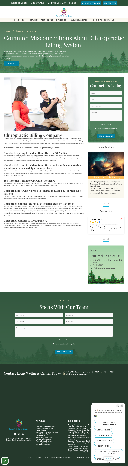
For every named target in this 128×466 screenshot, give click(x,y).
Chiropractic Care (42, 425)
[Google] (23, 433)
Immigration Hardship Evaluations (48, 432)
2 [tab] (106, 200)
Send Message (106, 136)
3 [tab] (108, 200)
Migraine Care (41, 435)
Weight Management (43, 445)
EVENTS (99, 20)
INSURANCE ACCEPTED (79, 20)
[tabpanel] (106, 175)
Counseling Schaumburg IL (77, 426)
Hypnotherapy (41, 430)
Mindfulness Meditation (44, 437)
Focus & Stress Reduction (44, 428)
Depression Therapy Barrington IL (79, 428)
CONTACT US (109, 20)
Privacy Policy (106, 124)
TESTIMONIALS (47, 20)
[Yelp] (18, 433)
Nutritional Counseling (43, 439)
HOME (16, 20)
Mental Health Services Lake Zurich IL (81, 434)
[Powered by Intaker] (112, 462)
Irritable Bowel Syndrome (44, 434)
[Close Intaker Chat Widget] (121, 405)
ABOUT (24, 20)
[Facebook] (14, 433)
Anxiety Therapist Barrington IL (79, 425)
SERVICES (34, 20)
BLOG (91, 20)
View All (106, 204)
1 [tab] (104, 200)
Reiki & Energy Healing (44, 441)
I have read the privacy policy (107, 129)
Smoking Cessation (42, 443)
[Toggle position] (117, 405)
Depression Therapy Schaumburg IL (80, 430)
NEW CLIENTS (60, 20)
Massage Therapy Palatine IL (78, 432)
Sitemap (59, 457)
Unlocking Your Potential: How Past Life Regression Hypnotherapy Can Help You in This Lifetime (106, 184)
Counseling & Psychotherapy (45, 426)
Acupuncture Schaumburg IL (77, 435)
